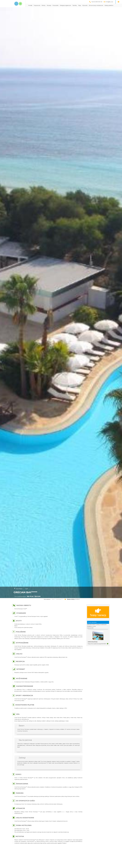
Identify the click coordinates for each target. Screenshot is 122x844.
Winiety (43, 5)
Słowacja (49, 5)
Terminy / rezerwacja (98, 615)
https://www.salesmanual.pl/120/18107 (97, 643)
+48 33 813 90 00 (96, 2)
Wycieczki (84, 5)
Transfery (74, 5)
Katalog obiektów (109, 5)
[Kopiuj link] (107, 643)
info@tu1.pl (109, 2)
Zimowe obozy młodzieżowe (96, 5)
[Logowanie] (118, 2)
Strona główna (47, 599)
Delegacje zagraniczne (65, 5)
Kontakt (30, 5)
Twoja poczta (37, 5)
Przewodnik (55, 5)
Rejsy (79, 5)
